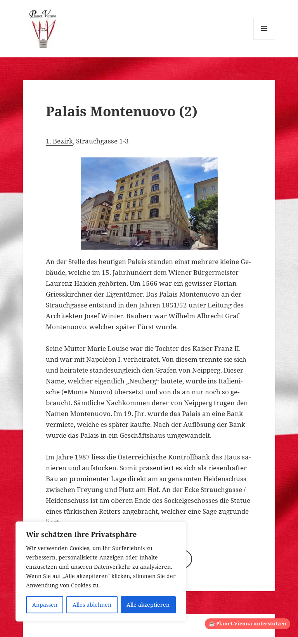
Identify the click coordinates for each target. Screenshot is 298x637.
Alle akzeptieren (148, 604)
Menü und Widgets (264, 39)
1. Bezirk (59, 140)
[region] (101, 571)
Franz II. (227, 348)
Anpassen (44, 604)
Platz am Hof (139, 489)
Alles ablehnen (92, 604)
